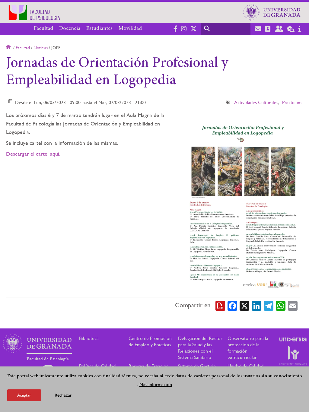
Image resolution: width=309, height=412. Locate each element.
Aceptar (24, 395)
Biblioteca (89, 338)
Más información (155, 384)
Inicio (9, 48)
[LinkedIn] (256, 305)
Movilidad (130, 28)
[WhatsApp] (280, 305)
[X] (244, 305)
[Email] (293, 305)
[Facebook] (232, 305)
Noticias (40, 47)
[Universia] (293, 339)
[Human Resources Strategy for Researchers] (293, 355)
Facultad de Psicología (48, 359)
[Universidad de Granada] (272, 12)
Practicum (291, 102)
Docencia (69, 28)
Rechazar (63, 395)
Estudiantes (99, 28)
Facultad (43, 28)
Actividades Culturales (256, 102)
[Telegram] (268, 305)
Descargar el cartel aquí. (33, 154)
